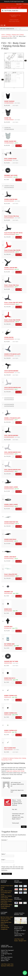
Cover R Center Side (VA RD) (12, 250)
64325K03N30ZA (9, 389)
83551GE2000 (8, 593)
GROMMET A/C (8, 591)
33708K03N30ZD (9, 143)
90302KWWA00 (8, 645)
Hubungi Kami (4, 920)
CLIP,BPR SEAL (8, 626)
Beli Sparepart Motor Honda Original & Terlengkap (6, 906)
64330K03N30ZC (9, 419)
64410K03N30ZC (9, 541)
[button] (1, 25)
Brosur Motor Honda (6, 891)
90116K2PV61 (8, 628)
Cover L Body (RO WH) (10, 574)
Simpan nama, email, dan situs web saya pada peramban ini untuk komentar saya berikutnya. (12, 868)
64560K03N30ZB (9, 488)
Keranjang (25, 4)
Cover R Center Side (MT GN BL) (13, 232)
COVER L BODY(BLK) (10, 556)
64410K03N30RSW (9, 523)
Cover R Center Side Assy (11, 216)
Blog (2, 889)
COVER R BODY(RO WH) (11, 522)
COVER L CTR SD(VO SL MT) (12, 418)
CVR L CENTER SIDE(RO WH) (12, 452)
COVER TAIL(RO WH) (10, 141)
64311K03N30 (8, 160)
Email (3, 859)
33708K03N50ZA (9, 119)
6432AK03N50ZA (9, 217)
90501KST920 (8, 663)
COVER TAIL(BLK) (9, 101)
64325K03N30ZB (9, 372)
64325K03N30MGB (9, 234)
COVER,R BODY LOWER (11, 487)
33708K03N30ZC (9, 103)
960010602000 (8, 749)
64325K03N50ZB (9, 201)
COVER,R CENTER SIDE (10, 199)
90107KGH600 (8, 611)
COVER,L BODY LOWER (11, 504)
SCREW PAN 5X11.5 (9, 678)
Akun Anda (19, 4)
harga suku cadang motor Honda (15, 771)
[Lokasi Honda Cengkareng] (20, 923)
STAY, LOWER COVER (10, 158)
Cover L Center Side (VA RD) (12, 320)
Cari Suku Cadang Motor (7, 28)
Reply (23, 795)
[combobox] (14, 10)
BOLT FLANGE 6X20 (10, 748)
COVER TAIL (7, 118)
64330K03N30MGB (9, 304)
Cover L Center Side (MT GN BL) (13, 302)
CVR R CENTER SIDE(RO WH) (12, 387)
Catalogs (8, 34)
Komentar (4, 840)
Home (3, 34)
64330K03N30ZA (9, 454)
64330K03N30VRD (9, 321)
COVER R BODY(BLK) (10, 539)
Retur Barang (4, 925)
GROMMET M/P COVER (10, 175)
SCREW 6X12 (8, 609)
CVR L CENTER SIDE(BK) (11, 435)
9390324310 (7, 697)
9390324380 (7, 714)
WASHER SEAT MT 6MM (11, 661)
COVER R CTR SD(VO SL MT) (12, 354)
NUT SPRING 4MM (9, 644)
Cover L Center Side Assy (11, 285)
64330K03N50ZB (9, 269)
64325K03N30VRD (9, 252)
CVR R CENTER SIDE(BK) (11, 371)
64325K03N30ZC (9, 356)
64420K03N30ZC (9, 558)
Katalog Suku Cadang (6, 899)
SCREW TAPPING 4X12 (10, 695)
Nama (3, 854)
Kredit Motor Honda (6, 901)
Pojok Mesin (4, 903)
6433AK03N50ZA (9, 286)
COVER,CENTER (8, 337)
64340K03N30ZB (9, 339)
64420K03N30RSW (9, 576)
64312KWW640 (8, 177)
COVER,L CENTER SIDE (10, 267)
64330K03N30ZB (9, 437)
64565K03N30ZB (9, 506)
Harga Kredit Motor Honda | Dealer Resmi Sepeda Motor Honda (14, 7)
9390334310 (7, 732)
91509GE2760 (8, 680)
